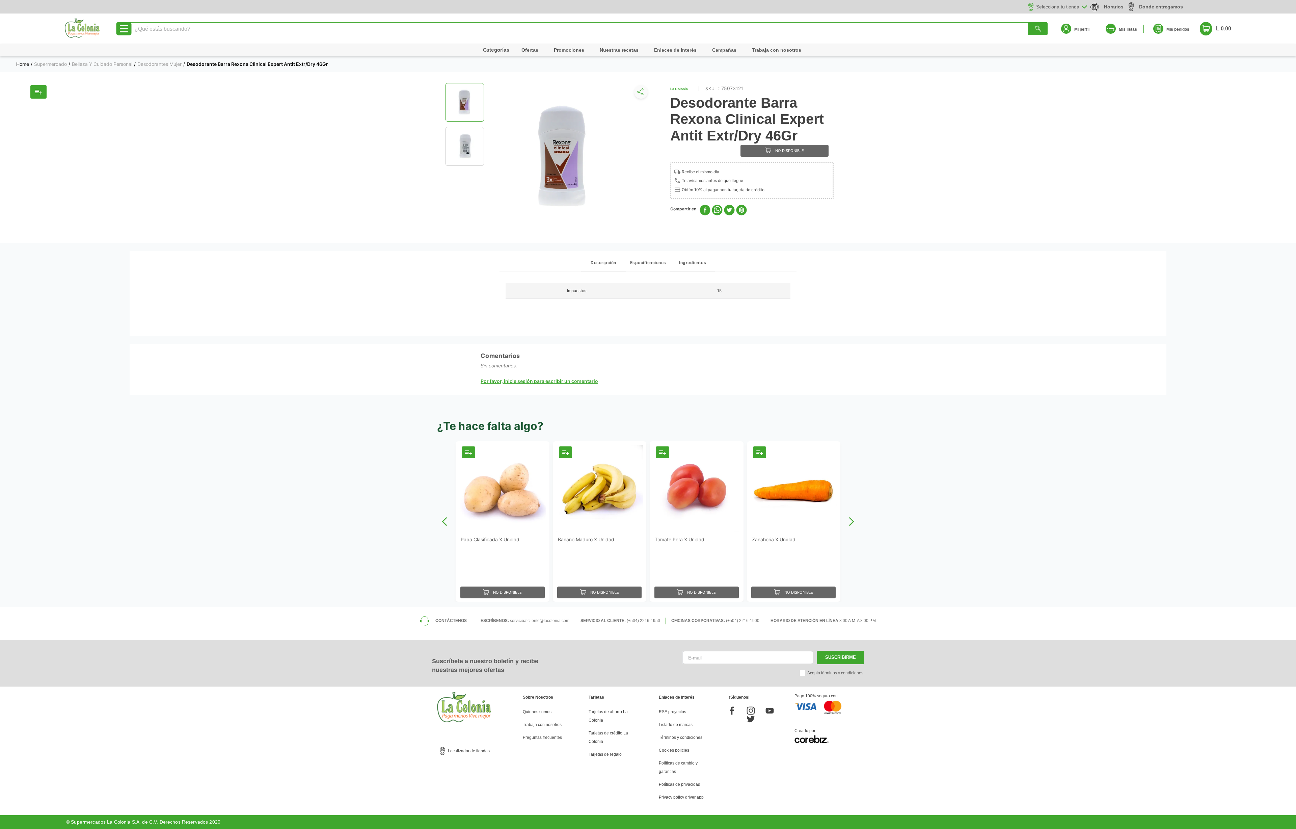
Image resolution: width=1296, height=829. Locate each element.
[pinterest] (741, 210)
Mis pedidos (1177, 29)
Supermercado (50, 64)
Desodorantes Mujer (159, 64)
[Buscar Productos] (1037, 29)
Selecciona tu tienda (1057, 6)
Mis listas (1128, 29)
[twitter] (729, 210)
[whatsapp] (717, 210)
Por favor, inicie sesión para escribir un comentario (539, 381)
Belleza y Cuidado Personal (102, 64)
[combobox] (588, 28)
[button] (639, 93)
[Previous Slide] (444, 521)
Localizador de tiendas (469, 751)
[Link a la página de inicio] (22, 64)
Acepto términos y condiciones (835, 673)
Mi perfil (1081, 29)
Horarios (1114, 6)
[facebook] (705, 210)
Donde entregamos (1161, 6)
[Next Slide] (851, 521)
